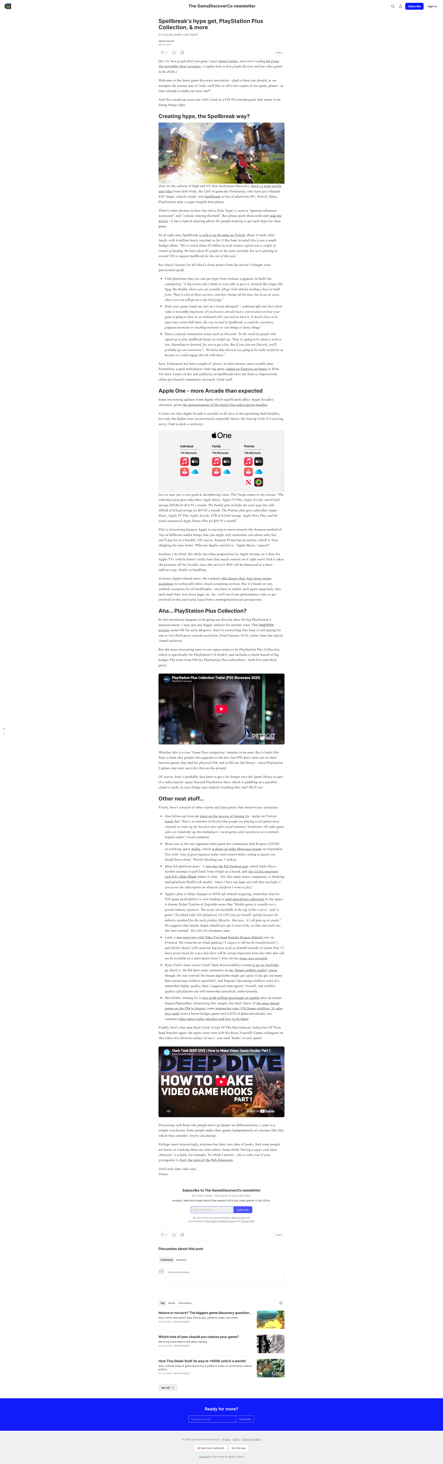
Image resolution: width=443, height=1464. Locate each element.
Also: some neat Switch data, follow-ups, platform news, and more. (198, 1317)
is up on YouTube (265, 965)
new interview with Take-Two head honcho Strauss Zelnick (219, 937)
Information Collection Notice (220, 1221)
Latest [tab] (171, 1303)
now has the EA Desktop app (227, 866)
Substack (204, 1456)
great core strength (253, 958)
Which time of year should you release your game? (199, 1337)
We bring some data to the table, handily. (183, 1341)
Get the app (239, 1448)
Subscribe (414, 6)
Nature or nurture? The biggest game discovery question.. (205, 1313)
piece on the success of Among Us (224, 816)
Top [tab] (163, 1303)
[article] (221, 1320)
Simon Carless (166, 41)
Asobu (195, 849)
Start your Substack (212, 1448)
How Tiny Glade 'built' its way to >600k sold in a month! (202, 1361)
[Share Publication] (400, 6)
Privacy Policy (248, 1221)
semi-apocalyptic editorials (244, 899)
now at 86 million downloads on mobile (230, 997)
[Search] (392, 6)
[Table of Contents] (3, 732)
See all (165, 1387)
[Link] (153, 116)
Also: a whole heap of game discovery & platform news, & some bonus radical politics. (205, 1367)
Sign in (432, 6)
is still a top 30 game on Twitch (222, 235)
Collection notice (251, 1439)
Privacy (226, 1439)
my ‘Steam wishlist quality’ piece (253, 970)
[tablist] (173, 1259)
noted (169, 821)
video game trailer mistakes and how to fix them (213, 1019)
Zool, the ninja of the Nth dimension (206, 1160)
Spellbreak (212, 196)
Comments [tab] (167, 1259)
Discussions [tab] (185, 1303)
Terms (236, 1439)
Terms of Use (238, 1217)
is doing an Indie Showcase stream (237, 849)
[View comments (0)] (174, 52)
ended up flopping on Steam (246, 369)
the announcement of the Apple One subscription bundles (225, 404)
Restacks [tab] (181, 1259)
